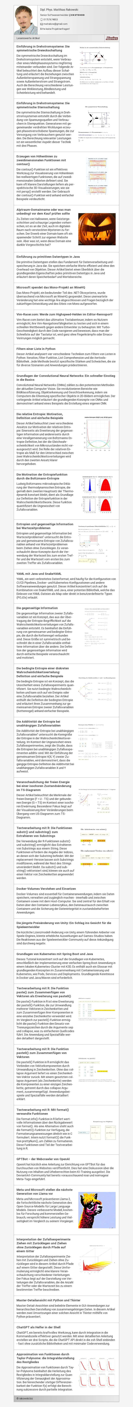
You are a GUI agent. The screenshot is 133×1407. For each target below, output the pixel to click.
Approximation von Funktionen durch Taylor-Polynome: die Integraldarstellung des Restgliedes (45, 1358)
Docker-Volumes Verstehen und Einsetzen (46, 889)
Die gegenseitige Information (37, 608)
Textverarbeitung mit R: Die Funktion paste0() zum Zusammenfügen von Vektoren (43, 1053)
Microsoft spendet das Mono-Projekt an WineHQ (51, 287)
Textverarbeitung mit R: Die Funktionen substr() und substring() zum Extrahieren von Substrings (44, 832)
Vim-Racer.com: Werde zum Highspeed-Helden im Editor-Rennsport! (64, 314)
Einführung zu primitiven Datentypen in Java (48, 257)
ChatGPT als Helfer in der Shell (38, 1327)
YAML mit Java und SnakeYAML (39, 574)
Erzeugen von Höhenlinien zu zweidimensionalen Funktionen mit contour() (41, 160)
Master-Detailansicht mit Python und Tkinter (48, 1300)
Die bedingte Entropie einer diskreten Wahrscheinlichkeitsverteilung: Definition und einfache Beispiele (43, 672)
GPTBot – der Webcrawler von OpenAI (43, 1159)
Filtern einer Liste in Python (36, 349)
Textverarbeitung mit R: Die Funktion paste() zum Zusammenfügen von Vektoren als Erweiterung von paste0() (44, 992)
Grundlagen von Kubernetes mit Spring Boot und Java (55, 954)
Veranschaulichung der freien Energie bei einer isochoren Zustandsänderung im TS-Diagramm (44, 786)
